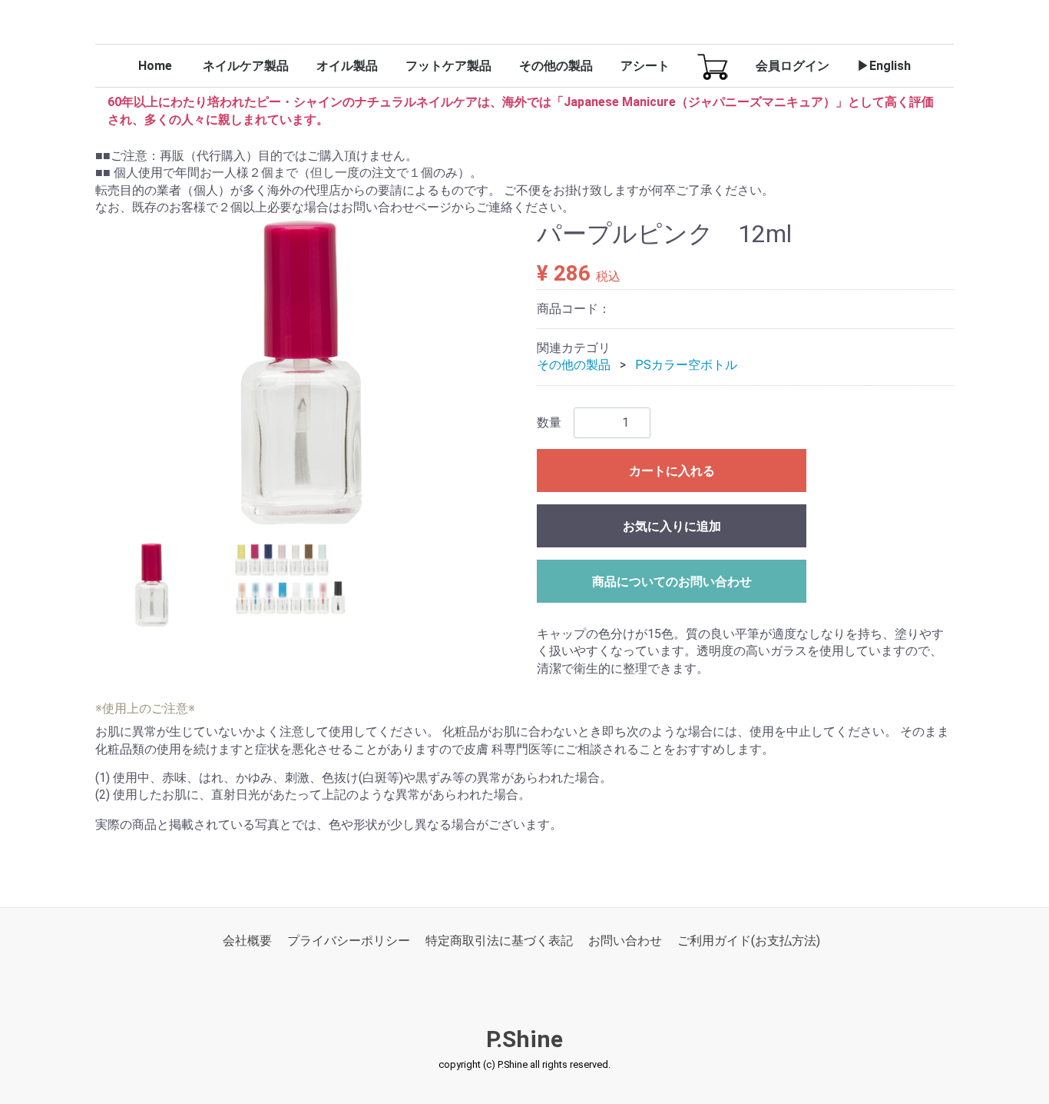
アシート (645, 65)
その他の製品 (556, 65)
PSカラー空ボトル (686, 365)
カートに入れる (672, 471)
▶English (884, 65)
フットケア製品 (448, 65)
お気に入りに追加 (672, 526)
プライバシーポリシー (348, 940)
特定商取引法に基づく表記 (499, 940)
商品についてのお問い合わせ (672, 581)
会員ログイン (792, 65)
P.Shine (524, 1039)
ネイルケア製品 (246, 65)
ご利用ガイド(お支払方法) (748, 940)
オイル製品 (347, 65)
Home (155, 65)
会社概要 (247, 940)
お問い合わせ (625, 940)
